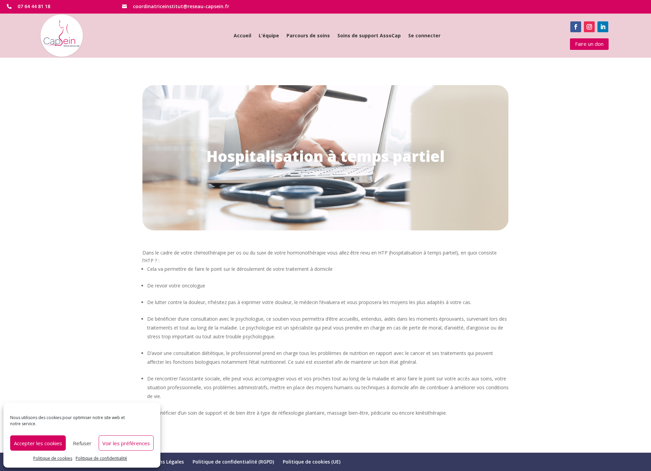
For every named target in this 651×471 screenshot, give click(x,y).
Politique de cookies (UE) (311, 461)
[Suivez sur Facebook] (575, 26)
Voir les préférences (126, 443)
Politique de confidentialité (101, 458)
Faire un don (589, 43)
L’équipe (269, 36)
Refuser (82, 443)
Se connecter (424, 36)
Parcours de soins (308, 36)
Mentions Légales (163, 461)
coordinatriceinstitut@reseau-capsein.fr (181, 6)
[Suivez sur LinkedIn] (602, 26)
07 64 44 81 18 (34, 6)
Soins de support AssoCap (369, 36)
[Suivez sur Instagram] (589, 26)
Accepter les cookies (38, 443)
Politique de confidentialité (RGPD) (233, 461)
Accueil (242, 36)
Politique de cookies (52, 458)
